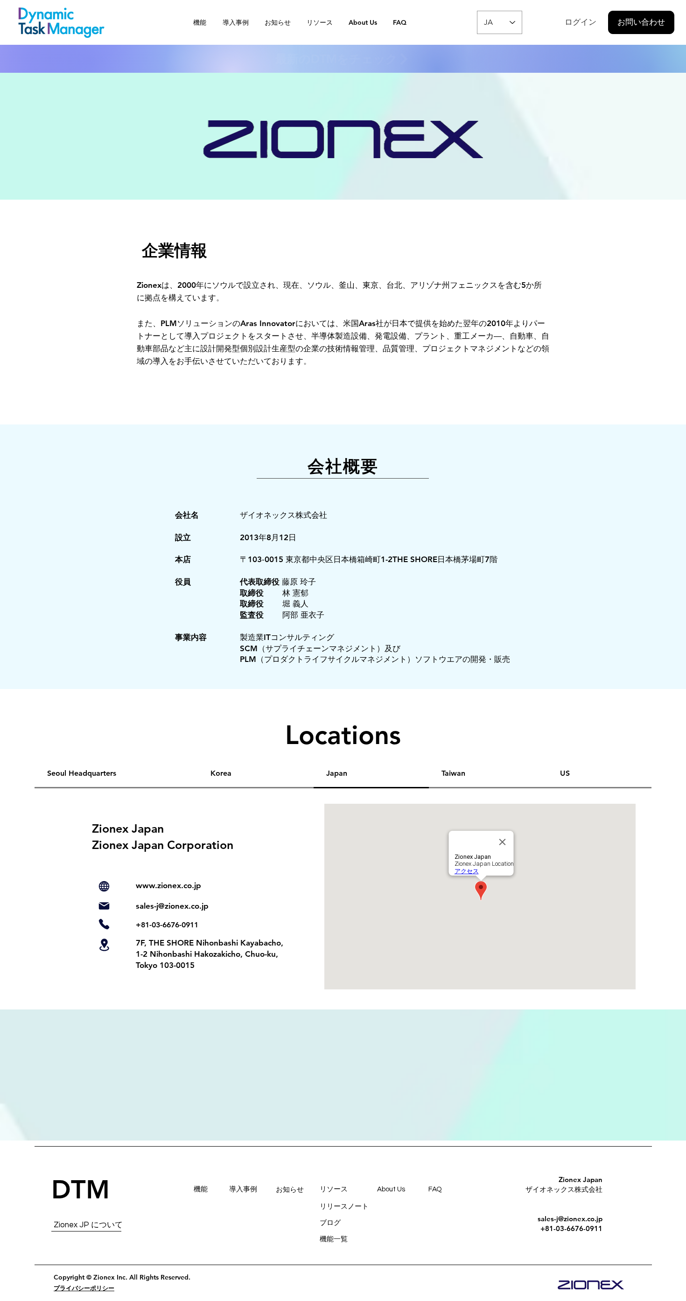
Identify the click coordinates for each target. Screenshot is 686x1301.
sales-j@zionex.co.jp (172, 906)
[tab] (116, 773)
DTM (80, 1190)
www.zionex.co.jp (168, 885)
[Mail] (104, 906)
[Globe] (104, 886)
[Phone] (104, 924)
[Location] (104, 945)
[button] (321, 22)
